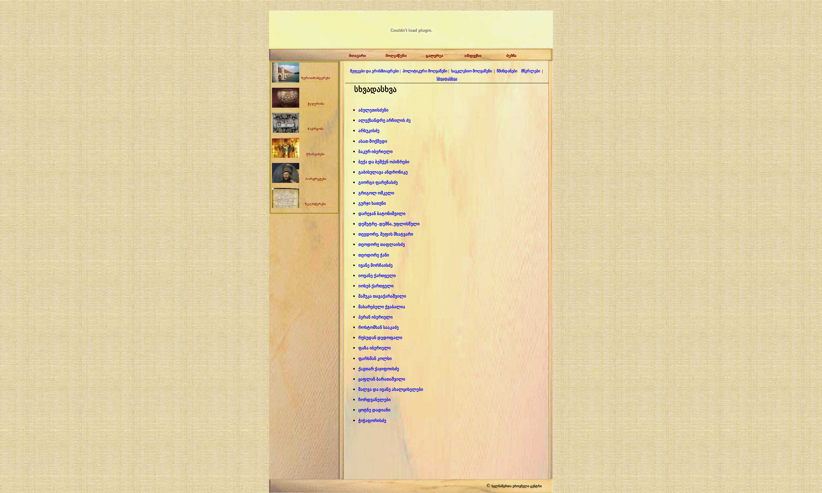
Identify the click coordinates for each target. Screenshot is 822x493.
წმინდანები (507, 71)
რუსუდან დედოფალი (380, 337)
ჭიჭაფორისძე (372, 420)
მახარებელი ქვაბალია (381, 306)
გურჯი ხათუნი (372, 203)
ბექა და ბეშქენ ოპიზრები (383, 161)
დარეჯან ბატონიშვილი (382, 213)
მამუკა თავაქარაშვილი (382, 296)
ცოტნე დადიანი (374, 410)
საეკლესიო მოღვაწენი (471, 71)
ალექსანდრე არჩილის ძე (384, 120)
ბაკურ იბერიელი (375, 151)
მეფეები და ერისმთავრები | (375, 71)
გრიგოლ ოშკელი (376, 193)
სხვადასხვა (447, 78)
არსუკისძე (369, 130)
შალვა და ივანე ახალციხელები (390, 389)
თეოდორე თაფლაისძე (381, 244)
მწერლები (531, 71)
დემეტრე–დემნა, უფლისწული (389, 223)
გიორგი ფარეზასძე (378, 182)
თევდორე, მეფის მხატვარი (385, 234)
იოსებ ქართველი (376, 285)
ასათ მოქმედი (372, 141)
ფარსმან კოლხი (375, 358)
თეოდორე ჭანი (373, 255)
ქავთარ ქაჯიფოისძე (378, 368)
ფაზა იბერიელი (374, 347)
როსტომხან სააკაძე (378, 327)
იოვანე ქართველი (377, 275)
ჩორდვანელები (374, 399)
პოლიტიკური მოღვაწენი (425, 71)
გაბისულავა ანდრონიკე (383, 172)
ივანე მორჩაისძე (375, 265)
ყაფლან (381, 379)
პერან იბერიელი (375, 317)
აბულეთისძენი (373, 110)
